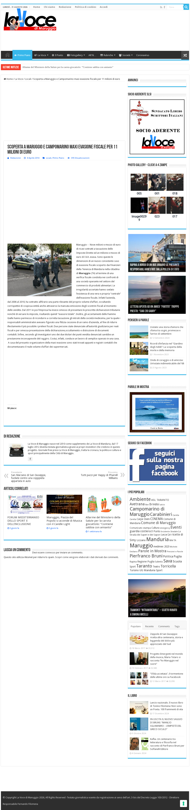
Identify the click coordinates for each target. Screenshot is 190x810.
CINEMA (156, 519)
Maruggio (141, 545)
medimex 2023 (161, 546)
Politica (168, 556)
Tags (177, 626)
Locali (28, 79)
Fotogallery (77, 55)
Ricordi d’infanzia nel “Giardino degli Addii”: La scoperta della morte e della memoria (166, 347)
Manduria (157, 539)
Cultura (155, 527)
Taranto (144, 566)
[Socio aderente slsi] (157, 126)
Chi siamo (49, 7)
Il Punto (59, 55)
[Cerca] (186, 7)
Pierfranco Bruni (146, 556)
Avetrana (137, 504)
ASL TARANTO (160, 500)
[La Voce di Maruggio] (30, 18)
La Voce (42, 55)
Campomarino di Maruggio (147, 511)
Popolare (136, 626)
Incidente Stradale (169, 531)
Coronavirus (142, 55)
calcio (162, 504)
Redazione (65, 7)
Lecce (164, 534)
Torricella (168, 566)
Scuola (177, 561)
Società (126, 55)
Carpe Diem (143, 519)
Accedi (104, 7)
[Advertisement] (118, 38)
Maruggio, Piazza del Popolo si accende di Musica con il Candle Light (64, 521)
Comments (164, 626)
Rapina (133, 561)
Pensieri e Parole (175, 551)
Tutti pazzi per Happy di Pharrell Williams (99, 475)
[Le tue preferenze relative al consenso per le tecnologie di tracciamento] (183, 803)
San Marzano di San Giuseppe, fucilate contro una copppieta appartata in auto (28, 476)
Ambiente (140, 499)
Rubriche (108, 55)
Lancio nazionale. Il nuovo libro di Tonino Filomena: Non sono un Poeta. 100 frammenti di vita (166, 706)
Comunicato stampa (140, 528)
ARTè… (92, 55)
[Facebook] (164, 7)
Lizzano (141, 540)
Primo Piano (24, 55)
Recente (149, 626)
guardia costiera (140, 531)
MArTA (172, 540)
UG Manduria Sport (151, 570)
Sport (133, 566)
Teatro (156, 566)
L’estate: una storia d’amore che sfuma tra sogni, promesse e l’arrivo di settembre (166, 330)
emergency (165, 528)
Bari (147, 504)
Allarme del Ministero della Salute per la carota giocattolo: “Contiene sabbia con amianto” (67, 67)
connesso (50, 552)
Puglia (178, 556)
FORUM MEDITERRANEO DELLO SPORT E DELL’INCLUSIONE (23, 521)
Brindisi (154, 504)
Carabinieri (161, 514)
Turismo (134, 570)
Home (36, 7)
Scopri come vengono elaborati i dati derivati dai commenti (86, 557)
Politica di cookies (85, 7)
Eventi (176, 527)
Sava (167, 561)
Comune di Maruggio (158, 523)
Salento (159, 561)
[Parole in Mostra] (157, 412)
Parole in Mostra (152, 551)
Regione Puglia (145, 561)
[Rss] (161, 7)
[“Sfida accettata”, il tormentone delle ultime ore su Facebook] (139, 678)
